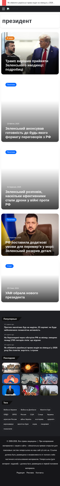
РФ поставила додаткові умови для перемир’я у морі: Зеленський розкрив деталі (29, 246)
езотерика (39, 419)
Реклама (30, 473)
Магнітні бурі (45, 410)
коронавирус (9, 424)
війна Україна (26, 419)
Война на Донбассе (28, 410)
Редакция (21, 473)
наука (35, 424)
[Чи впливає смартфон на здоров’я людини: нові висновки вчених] (30, 390)
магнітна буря (23, 424)
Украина (50, 415)
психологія (8, 429)
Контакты (40, 473)
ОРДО (6, 415)
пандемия (45, 424)
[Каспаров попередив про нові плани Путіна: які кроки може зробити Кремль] (11, 390)
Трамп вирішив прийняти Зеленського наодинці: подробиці (26, 65)
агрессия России (10, 419)
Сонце (40, 415)
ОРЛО (14, 415)
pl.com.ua (45, 450)
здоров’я (50, 419)
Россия (23, 415)
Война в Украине (10, 410)
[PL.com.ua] (12, 9)
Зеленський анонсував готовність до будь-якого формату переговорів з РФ (28, 133)
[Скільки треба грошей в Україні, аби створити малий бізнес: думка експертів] (49, 379)
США (32, 415)
